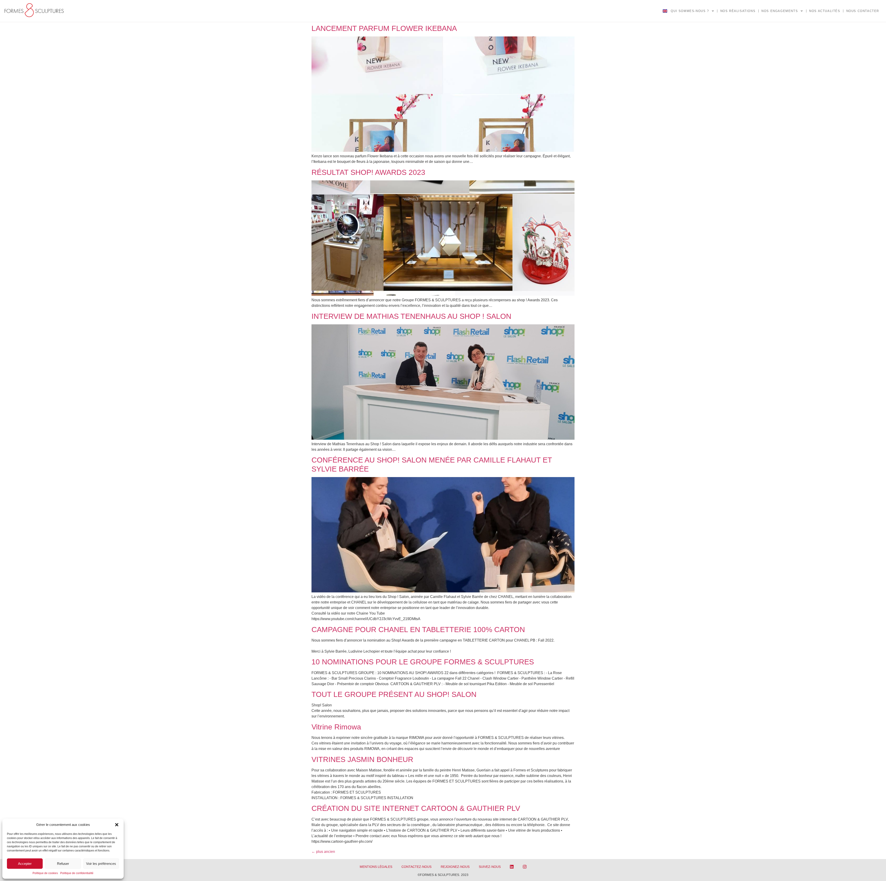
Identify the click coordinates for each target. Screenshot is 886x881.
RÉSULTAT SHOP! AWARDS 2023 (368, 172)
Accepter (25, 864)
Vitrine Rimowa (336, 727)
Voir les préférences (101, 864)
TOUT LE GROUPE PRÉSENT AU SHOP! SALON (393, 694)
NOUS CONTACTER (862, 11)
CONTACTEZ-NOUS (416, 867)
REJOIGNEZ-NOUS (455, 867)
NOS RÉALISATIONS (738, 11)
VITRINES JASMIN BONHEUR (362, 759)
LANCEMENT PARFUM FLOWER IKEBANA (384, 28)
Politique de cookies (45, 873)
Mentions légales (376, 867)
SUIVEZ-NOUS (490, 867)
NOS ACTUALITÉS (824, 11)
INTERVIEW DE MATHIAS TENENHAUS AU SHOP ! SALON (412, 316)
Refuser (63, 864)
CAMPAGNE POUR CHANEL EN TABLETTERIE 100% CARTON (418, 629)
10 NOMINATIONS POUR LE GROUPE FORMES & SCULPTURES (422, 662)
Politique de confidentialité (76, 873)
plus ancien (323, 852)
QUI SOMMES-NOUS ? (690, 11)
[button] (116, 824)
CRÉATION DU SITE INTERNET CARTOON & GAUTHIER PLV (415, 808)
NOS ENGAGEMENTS (779, 11)
